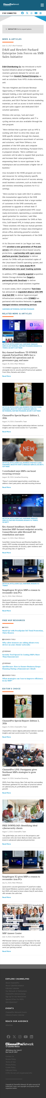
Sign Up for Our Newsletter (16, 996)
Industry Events (16, 409)
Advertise (9, 1025)
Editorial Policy (11, 1070)
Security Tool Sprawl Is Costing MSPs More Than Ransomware (21, 655)
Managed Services (30, 409)
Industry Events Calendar (15, 1015)
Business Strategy (30, 407)
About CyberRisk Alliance (15, 985)
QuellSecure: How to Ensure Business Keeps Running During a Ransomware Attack (21, 667)
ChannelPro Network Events (16, 1012)
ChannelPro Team (21, 421)
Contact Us (10, 1056)
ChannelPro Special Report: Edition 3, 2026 (20, 416)
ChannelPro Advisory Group (16, 994)
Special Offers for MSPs (15, 999)
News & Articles (12, 39)
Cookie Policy (10, 1067)
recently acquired (25, 274)
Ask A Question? (11, 1002)
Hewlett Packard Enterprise (26, 76)
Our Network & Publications (16, 991)
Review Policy (11, 1059)
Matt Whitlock (20, 364)
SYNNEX (32, 298)
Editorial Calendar (12, 988)
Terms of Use (11, 1062)
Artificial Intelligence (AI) (12, 344)
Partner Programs (27, 309)
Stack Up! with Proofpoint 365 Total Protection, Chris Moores (22, 631)
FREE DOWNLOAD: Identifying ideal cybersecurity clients (19, 826)
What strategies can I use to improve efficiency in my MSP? (22, 679)
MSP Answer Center (12, 933)
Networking (15, 309)
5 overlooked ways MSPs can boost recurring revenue (19, 472)
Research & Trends (31, 520)
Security (11, 348)
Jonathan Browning (21, 477)
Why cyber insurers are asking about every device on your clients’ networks (20, 643)
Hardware (6, 309)
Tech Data (36, 288)
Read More (6, 376)
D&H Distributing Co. (11, 66)
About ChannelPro (12, 983)
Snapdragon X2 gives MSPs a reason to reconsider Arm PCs (21, 591)
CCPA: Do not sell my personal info (19, 1073)
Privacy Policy (11, 1065)
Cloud (39, 407)
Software (18, 348)
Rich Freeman (17, 46)
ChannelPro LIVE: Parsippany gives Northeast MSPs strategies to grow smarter (19, 772)
